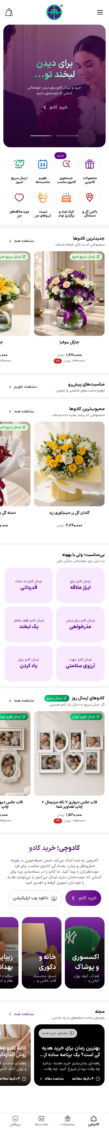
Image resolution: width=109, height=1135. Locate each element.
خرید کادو (59, 107)
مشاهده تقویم (25, 387)
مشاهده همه (24, 241)
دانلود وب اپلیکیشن (30, 898)
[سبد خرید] (8, 12)
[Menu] (100, 12)
